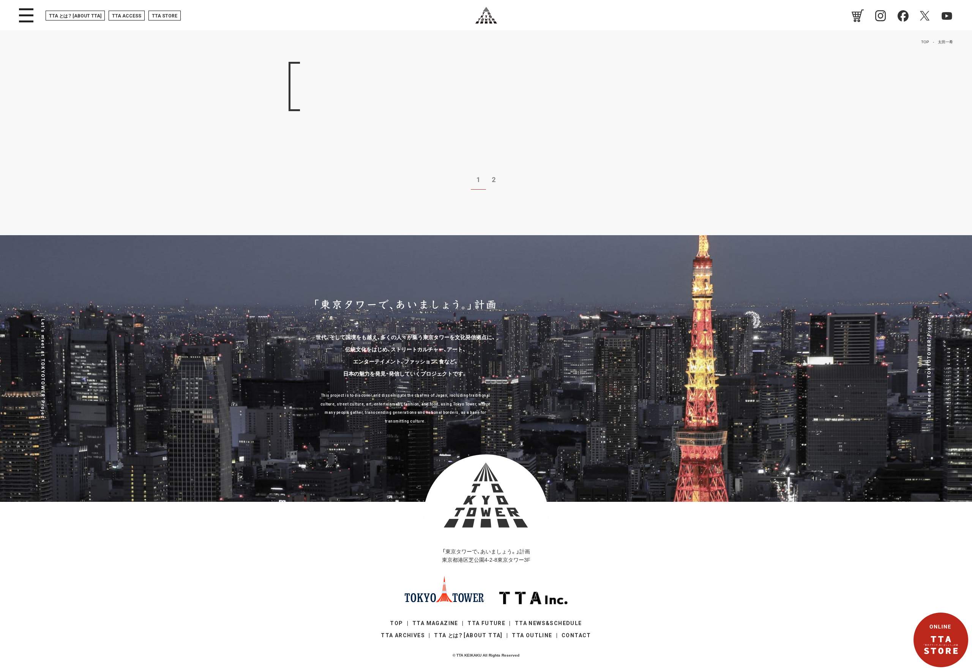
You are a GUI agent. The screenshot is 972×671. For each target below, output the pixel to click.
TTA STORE (164, 16)
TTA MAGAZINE (435, 623)
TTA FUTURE (486, 623)
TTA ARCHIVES (403, 635)
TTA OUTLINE (532, 635)
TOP (396, 623)
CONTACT (576, 635)
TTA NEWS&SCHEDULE (548, 623)
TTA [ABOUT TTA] (75, 16)
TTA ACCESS (126, 16)
